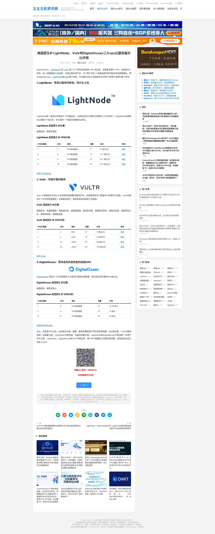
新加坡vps (145, 289)
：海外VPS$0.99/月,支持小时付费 (161, 98)
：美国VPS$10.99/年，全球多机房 (161, 85)
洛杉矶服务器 (160, 297)
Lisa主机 (140, 3)
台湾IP (171, 297)
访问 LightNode (44, 173)
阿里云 (92, 3)
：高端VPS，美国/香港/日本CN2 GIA (161, 80)
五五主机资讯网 (45, 9)
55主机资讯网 (45, 16)
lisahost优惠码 (173, 293)
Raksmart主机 (152, 3)
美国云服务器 (146, 272)
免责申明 (113, 520)
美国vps (172, 268)
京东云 (76, 3)
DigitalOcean (43, 276)
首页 (92, 8)
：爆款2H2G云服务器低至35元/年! (160, 93)
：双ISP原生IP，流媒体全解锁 (159, 88)
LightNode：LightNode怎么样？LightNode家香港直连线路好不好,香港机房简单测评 (108, 427)
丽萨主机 (172, 276)
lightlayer (172, 305)
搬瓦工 (101, 3)
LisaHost (145, 276)
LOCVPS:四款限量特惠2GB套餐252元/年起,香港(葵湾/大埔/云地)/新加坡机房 (59, 427)
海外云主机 (102, 8)
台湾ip (171, 301)
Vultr (66, 69)
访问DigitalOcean (45, 325)
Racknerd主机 (166, 3)
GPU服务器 (158, 8)
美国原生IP (159, 301)
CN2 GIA (145, 305)
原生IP (172, 272)
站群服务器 (146, 280)
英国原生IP (160, 285)
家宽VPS (172, 285)
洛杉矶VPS (160, 276)
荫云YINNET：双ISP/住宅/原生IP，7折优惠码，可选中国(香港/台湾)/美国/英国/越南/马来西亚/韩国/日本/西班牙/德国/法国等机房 (72, 462)
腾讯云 (84, 3)
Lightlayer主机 (128, 3)
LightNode (55, 69)
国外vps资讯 (117, 8)
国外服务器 (144, 8)
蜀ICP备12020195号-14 (125, 520)
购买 (124, 149)
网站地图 (106, 520)
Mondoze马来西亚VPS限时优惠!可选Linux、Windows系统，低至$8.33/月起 (96, 491)
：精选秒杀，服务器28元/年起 (158, 90)
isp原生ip (145, 293)
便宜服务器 (160, 289)
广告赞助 (178, 3)
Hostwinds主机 (113, 3)
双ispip (171, 289)
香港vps (159, 268)
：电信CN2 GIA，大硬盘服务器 (160, 96)
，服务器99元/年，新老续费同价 (159, 83)
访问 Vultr (41, 256)
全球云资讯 (172, 8)
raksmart (159, 280)
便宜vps (145, 268)
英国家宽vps (146, 301)
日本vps (159, 272)
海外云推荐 (131, 8)
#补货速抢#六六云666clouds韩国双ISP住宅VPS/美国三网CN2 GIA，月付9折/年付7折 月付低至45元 (120, 462)
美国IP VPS (146, 297)
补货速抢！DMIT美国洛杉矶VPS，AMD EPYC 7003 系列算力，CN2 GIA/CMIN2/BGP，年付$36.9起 (120, 494)
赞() (100, 63)
